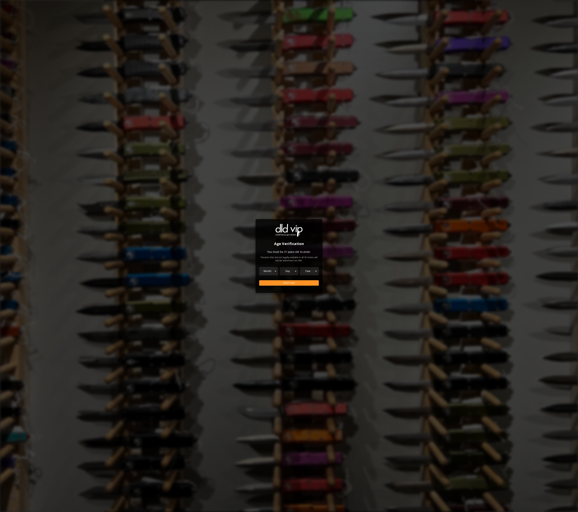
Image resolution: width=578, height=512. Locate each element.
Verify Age (289, 282)
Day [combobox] (287, 271)
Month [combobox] (267, 271)
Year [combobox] (308, 271)
